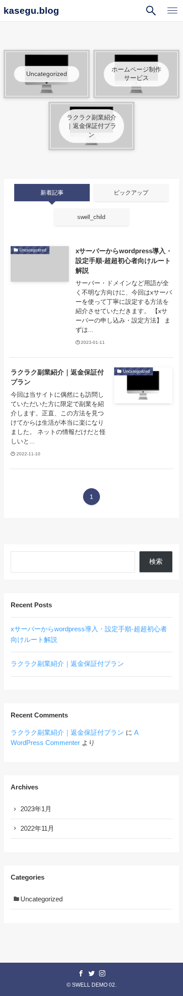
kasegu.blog (31, 11)
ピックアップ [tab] (131, 192)
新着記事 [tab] (52, 192)
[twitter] (91, 973)
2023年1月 (36, 809)
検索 (156, 561)
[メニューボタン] (172, 10)
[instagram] (102, 973)
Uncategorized (41, 899)
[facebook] (81, 973)
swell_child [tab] (91, 217)
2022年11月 (37, 828)
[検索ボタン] (151, 10)
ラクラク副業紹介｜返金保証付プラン (67, 663)
